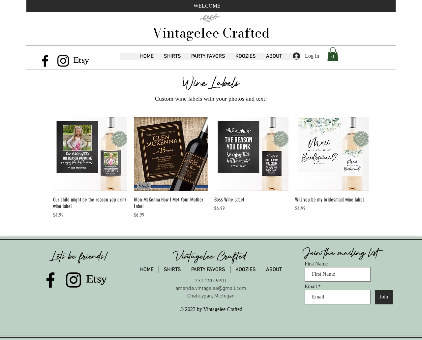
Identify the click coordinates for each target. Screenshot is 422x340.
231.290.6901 (211, 281)
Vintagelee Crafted (211, 33)
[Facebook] (45, 61)
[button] (172, 56)
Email (311, 286)
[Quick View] (90, 154)
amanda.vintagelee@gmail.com (210, 288)
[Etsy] (81, 61)
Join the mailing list (342, 253)
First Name (316, 263)
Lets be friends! (79, 256)
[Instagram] (63, 61)
